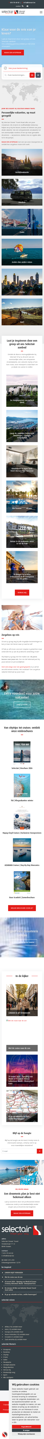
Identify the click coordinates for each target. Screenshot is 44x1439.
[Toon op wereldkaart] (32, 75)
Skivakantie (7, 1362)
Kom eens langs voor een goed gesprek (16, 667)
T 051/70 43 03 (7, 1253)
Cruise (5, 1357)
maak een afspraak (12, 52)
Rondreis (6, 1352)
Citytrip (6, 1354)
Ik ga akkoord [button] (26, 1427)
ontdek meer (17, 1327)
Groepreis (7, 1349)
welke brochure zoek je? (22, 908)
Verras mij (7, 1370)
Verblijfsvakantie (9, 1365)
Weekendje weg (9, 1372)
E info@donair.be (8, 1256)
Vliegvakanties (8, 1367)
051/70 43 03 (14, 2)
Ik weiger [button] (26, 1430)
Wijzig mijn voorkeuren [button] (26, 1434)
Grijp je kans (22, 704)
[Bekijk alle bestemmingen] (38, 75)
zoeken (18, 6)
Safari (5, 1359)
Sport (5, 1375)
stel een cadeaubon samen (22, 942)
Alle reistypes (8, 1377)
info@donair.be (28, 2)
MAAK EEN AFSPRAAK (10, 142)
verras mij (22, 592)
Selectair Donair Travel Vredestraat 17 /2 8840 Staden (10, 1243)
